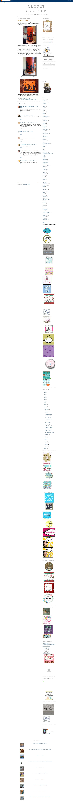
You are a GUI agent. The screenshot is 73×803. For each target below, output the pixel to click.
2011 (45, 406)
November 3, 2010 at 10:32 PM (28, 131)
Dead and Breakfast (48, 415)
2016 (45, 397)
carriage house (45, 120)
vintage (44, 218)
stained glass (45, 209)
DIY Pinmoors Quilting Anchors (40, 773)
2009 (45, 448)
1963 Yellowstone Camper (40, 790)
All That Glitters (23, 144)
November (46, 411)
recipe (44, 193)
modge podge (45, 185)
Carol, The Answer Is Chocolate (26, 106)
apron (44, 97)
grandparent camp (46, 162)
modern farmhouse (46, 183)
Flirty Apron (47, 420)
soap (43, 206)
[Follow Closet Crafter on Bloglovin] (48, 42)
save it (44, 200)
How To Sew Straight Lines (40, 743)
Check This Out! (47, 422)
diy (43, 135)
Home (30, 181)
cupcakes (44, 132)
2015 (45, 399)
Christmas (44, 124)
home (35, 99)
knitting (44, 172)
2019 (45, 392)
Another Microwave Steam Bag (50, 425)
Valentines (44, 216)
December (46, 409)
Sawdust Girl (22, 137)
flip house (44, 150)
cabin (43, 109)
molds (44, 186)
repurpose (44, 198)
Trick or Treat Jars (48, 417)
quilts (44, 192)
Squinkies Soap (47, 424)
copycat (44, 127)
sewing (44, 202)
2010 (45, 407)
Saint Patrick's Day (46, 199)
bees (43, 104)
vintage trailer (45, 219)
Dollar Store (45, 137)
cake (43, 110)
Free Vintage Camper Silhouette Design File (40, 761)
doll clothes (45, 136)
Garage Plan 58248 (46, 155)
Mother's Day (45, 188)
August (46, 436)
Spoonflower (45, 208)
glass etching (45, 160)
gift (43, 157)
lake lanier (44, 175)
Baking (44, 100)
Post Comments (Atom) (26, 184)
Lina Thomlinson (23, 122)
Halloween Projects (29, 99)
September (47, 434)
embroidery (44, 140)
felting (44, 146)
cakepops (44, 112)
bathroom (44, 103)
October (46, 412)
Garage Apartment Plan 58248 (48, 153)
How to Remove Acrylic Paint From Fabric (40, 796)
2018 (45, 394)
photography (45, 190)
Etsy (43, 142)
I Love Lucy (45, 169)
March (46, 442)
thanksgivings (45, 213)
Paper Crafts (45, 189)
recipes (44, 195)
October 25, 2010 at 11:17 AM (32, 122)
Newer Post (19, 181)
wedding (44, 222)
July (46, 437)
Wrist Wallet (40, 755)
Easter (44, 139)
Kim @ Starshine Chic (24, 150)
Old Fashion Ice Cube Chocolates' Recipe (40, 749)
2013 (45, 402)
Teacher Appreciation (46, 212)
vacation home (45, 215)
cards (43, 119)
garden (44, 156)
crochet (44, 130)
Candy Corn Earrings (48, 429)
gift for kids (45, 159)
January (46, 446)
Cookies (44, 126)
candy (44, 114)
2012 (45, 404)
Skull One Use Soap (40, 778)
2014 (45, 401)
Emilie (21, 115)
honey (44, 167)
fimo (43, 147)
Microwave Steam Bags (48, 427)
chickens (44, 122)
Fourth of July (45, 152)
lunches (44, 177)
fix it (43, 149)
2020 (45, 390)
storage (44, 210)
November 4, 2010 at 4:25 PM (30, 137)
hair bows (44, 163)
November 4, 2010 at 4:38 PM (31, 144)
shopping (44, 203)
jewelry (44, 170)
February (46, 444)
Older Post (39, 181)
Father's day (45, 145)
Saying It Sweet (23, 160)
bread (44, 107)
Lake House (45, 173)
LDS (43, 176)
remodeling (44, 196)
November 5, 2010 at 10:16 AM (31, 160)
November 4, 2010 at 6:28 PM (33, 150)
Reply (21, 111)
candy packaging (45, 116)
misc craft (44, 182)
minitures (44, 180)
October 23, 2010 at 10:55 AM (28, 115)
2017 (45, 396)
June (46, 439)
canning (44, 117)
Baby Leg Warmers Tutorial (49, 432)
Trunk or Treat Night (48, 414)
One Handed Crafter (48, 430)
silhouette (44, 205)
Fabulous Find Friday (46, 143)
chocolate (44, 123)
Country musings (45, 129)
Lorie (21, 131)
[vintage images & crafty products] (47, 292)
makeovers (44, 179)
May (46, 441)
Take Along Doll (40, 767)
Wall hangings (45, 221)
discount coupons (45, 133)
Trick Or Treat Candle (48, 419)
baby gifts (44, 99)
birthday (44, 106)
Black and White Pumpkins (40, 784)
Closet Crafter (36, 8)
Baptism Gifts (45, 101)
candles (22, 99)
